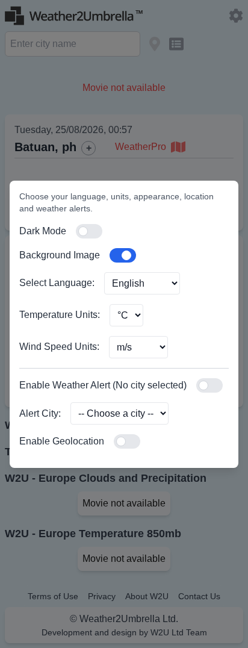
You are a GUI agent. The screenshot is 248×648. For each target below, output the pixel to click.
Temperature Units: (59, 315)
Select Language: (57, 283)
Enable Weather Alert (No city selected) (103, 385)
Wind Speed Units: (59, 346)
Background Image (59, 255)
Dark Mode (42, 231)
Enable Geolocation (61, 441)
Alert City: (40, 413)
